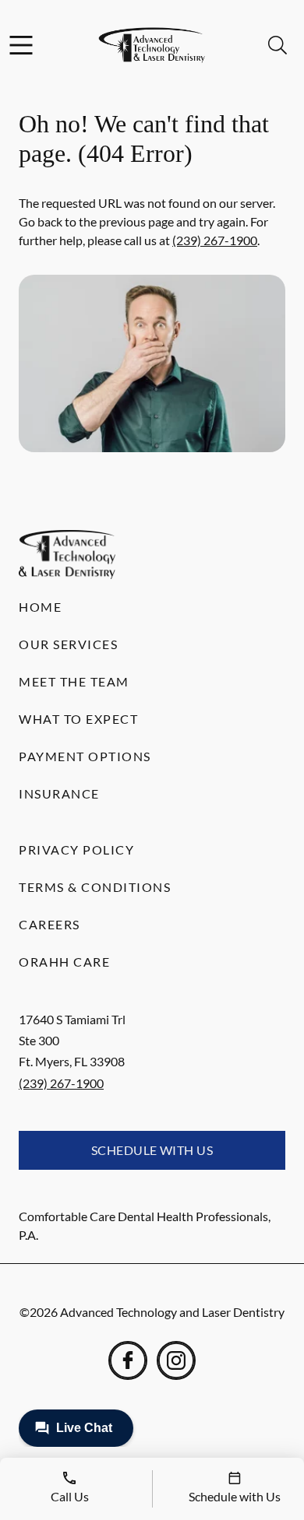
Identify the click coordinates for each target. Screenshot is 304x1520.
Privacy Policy (76, 849)
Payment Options (85, 756)
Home (40, 606)
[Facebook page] (127, 1360)
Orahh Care (64, 961)
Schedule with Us (152, 1150)
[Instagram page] (176, 1360)
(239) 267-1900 (214, 240)
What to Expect (78, 718)
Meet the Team (74, 681)
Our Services (68, 644)
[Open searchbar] (277, 45)
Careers (49, 924)
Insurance (59, 793)
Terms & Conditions (95, 886)
